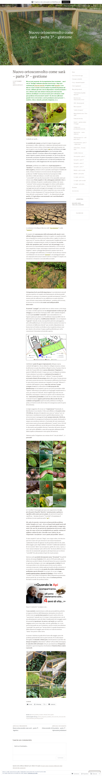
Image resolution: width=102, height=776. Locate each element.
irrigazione (44, 716)
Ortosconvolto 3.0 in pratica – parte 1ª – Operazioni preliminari (54, 728)
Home (73, 72)
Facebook (79, 213)
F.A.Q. (67, 9)
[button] (36, 113)
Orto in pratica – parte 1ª (79, 156)
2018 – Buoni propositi (79, 103)
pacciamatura (54, 228)
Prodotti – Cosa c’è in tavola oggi (67, 5)
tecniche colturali (43, 714)
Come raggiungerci (76, 86)
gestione (39, 716)
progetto (41, 718)
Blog (95, 5)
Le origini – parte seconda (80, 180)
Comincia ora (66, 2)
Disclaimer (58, 9)
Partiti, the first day (78, 118)
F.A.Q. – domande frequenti (78, 82)
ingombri (57, 85)
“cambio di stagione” (78, 110)
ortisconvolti (7, 5)
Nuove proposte (77, 106)
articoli (32, 714)
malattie (37, 714)
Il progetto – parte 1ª (79, 166)
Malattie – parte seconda (79, 170)
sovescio (47, 254)
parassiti (37, 718)
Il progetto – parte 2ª (79, 163)
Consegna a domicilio (79, 9)
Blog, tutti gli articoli (77, 89)
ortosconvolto (55, 716)
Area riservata (95, 9)
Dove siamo (86, 5)
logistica (29, 230)
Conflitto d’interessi (78, 153)
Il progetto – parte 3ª (79, 160)
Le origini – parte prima (79, 184)
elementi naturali (39, 85)
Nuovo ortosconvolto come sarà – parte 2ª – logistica (26, 728)
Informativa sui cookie (33, 773)
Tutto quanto (51, 714)
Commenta (60, 757)
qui (49, 149)
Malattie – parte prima (79, 173)
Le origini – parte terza (79, 177)
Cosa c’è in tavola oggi (77, 75)
